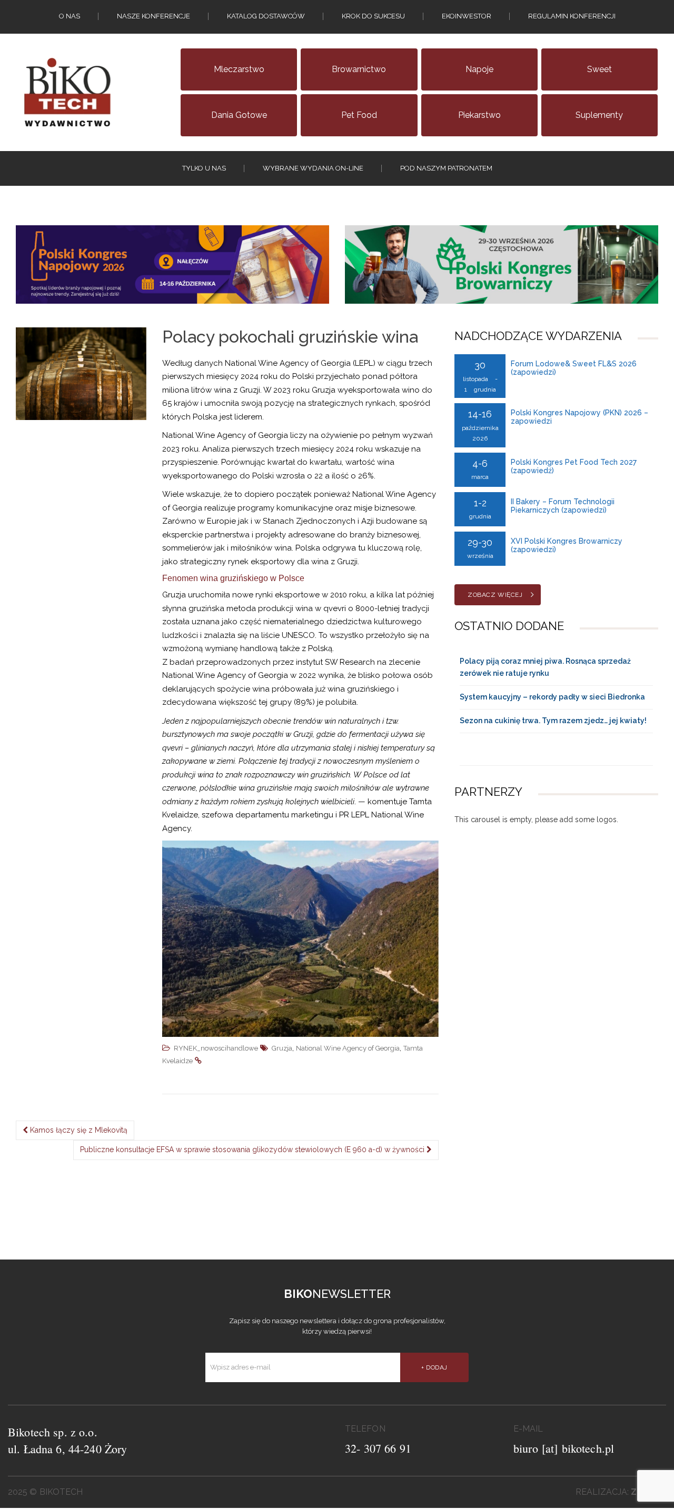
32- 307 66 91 (378, 1448)
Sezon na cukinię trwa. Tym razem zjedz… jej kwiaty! (553, 720)
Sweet (599, 69)
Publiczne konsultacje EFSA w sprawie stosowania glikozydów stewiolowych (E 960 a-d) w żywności (253, 1149)
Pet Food (359, 115)
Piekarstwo (479, 115)
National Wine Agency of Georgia (348, 1048)
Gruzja (282, 1048)
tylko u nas (204, 168)
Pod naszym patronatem (446, 168)
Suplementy (599, 115)
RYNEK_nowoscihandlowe (216, 1048)
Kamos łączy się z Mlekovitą (77, 1130)
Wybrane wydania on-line (313, 168)
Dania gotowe (239, 115)
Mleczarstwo (239, 69)
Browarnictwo (359, 69)
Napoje (479, 69)
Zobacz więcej (495, 594)
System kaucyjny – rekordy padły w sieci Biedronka (552, 697)
